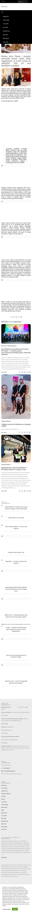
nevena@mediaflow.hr (9, 771)
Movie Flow (4, 807)
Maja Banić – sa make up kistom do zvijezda (16, 562)
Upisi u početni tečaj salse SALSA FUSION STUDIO (16, 656)
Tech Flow (4, 802)
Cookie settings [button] (7, 909)
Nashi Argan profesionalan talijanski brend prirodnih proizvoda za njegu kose (16, 589)
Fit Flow (3, 796)
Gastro (3, 799)
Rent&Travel (6, 31)
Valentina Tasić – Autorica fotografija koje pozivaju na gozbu (16, 682)
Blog (2, 810)
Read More (4, 491)
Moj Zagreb (6, 38)
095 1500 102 (6, 768)
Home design (4, 804)
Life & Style (6, 20)
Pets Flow (5, 42)
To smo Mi (5, 24)
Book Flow (4, 813)
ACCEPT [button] (15, 909)
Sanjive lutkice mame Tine (16, 552)
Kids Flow (5, 35)
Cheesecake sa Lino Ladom (16, 518)
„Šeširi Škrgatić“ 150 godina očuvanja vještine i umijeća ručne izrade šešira (16, 508)
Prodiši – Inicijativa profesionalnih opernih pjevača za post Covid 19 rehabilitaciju (16, 629)
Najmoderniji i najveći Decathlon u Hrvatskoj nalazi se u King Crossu (14, 468)
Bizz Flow (5, 27)
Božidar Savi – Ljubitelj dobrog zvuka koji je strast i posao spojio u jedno (16, 616)
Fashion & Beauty (6, 464)
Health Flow (4, 791)
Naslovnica (6, 16)
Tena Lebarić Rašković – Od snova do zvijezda (16, 527)
